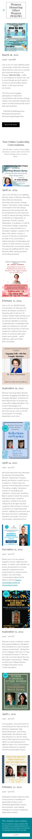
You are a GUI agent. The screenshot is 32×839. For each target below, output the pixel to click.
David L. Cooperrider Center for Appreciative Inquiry (12, 582)
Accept (16, 834)
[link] (16, 10)
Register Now (11, 124)
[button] (4, 10)
